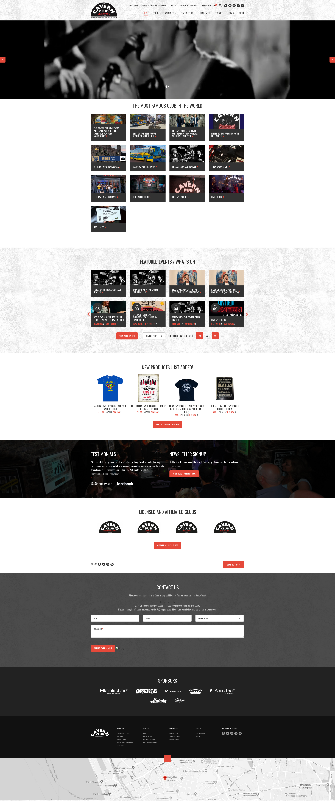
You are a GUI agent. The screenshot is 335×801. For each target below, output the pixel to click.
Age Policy (120, 736)
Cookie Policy (122, 745)
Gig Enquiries (174, 739)
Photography (200, 733)
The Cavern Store (220, 166)
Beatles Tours (187, 13)
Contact (218, 13)
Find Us (145, 733)
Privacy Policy (122, 739)
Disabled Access (149, 739)
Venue (155, 13)
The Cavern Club (141, 197)
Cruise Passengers (150, 742)
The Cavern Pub (180, 197)
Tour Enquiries (174, 736)
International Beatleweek (106, 166)
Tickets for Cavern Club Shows (154, 5)
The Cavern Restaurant (105, 197)
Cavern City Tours (123, 733)
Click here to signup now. (184, 473)
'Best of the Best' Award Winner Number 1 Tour (144, 135)
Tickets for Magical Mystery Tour (183, 5)
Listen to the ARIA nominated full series (225, 135)
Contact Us (173, 733)
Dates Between (181, 336)
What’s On (169, 13)
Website (198, 736)
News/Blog (99, 227)
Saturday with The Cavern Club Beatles (145, 291)
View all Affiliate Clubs (167, 545)
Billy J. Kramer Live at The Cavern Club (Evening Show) (186, 291)
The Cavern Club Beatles (184, 166)
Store (241, 13)
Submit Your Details (103, 648)
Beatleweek (205, 13)
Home (146, 13)
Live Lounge (217, 197)
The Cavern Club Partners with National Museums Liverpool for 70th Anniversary (106, 132)
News (231, 13)
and (207, 336)
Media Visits (147, 736)
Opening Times (132, 5)
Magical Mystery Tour (144, 166)
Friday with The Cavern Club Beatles (107, 291)
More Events (127, 335)
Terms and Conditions (125, 742)
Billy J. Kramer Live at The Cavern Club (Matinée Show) (225, 291)
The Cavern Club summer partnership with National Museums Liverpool (185, 133)
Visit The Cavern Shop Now (167, 424)
